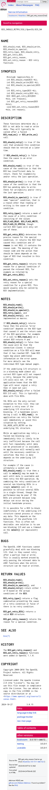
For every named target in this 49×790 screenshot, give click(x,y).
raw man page (24, 721)
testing (20, 743)
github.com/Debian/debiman (20, 783)
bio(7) (6, 636)
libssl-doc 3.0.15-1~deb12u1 (34, 762)
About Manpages (24, 5)
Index (11, 5)
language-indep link (26, 712)
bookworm (13, 16)
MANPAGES (12, 1)
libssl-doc (22, 16)
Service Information (17, 12)
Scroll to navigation (12, 23)
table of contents (26, 728)
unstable (21, 748)
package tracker (25, 717)
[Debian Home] (3, 5)
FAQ (37, 5)
